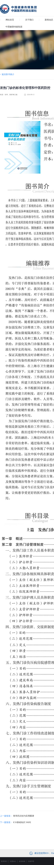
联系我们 (4, 861)
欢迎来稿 (22, 861)
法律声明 (31, 861)
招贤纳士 (13, 861)
